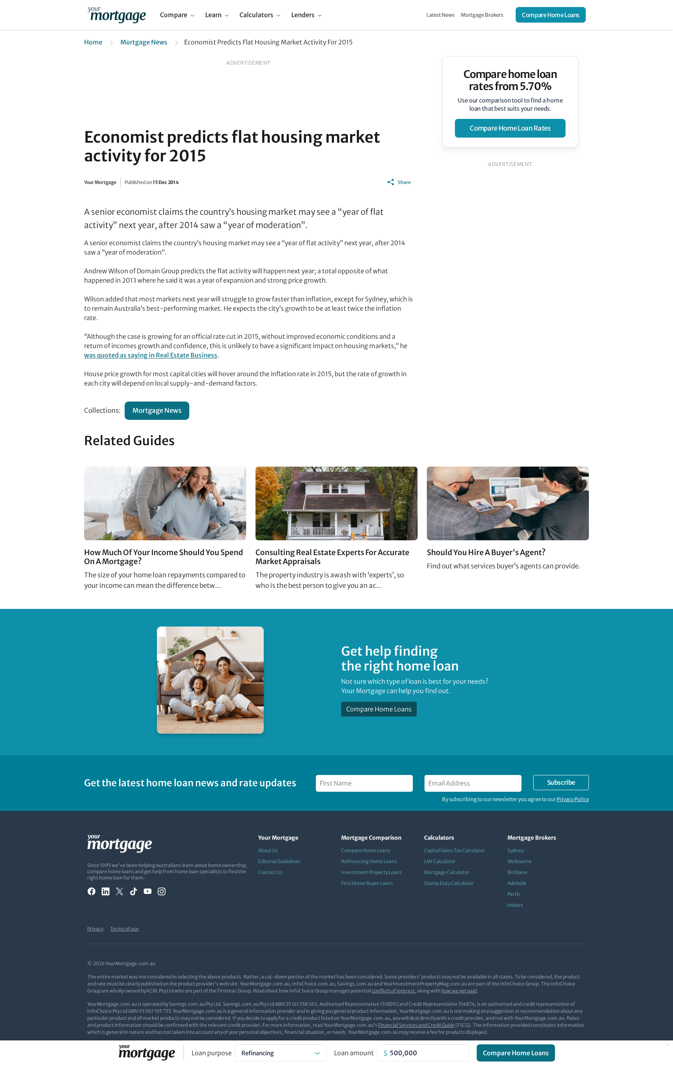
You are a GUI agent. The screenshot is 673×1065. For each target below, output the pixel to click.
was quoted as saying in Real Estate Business (150, 355)
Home (93, 42)
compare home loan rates (510, 128)
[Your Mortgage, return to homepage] (116, 14)
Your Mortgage (100, 182)
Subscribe (561, 782)
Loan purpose (212, 1053)
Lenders (303, 15)
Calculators (256, 15)
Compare (173, 15)
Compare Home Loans (551, 15)
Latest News (440, 15)
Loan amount (354, 1053)
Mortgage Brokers (482, 15)
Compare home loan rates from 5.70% (510, 80)
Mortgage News (143, 42)
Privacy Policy (573, 799)
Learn (213, 15)
